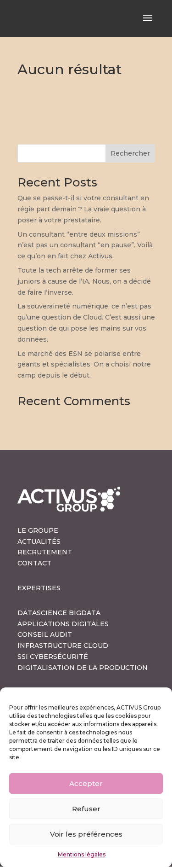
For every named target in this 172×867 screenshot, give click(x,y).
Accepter (86, 783)
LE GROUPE (37, 530)
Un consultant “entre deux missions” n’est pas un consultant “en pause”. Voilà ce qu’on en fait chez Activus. (85, 245)
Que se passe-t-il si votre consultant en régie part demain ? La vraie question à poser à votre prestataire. (83, 209)
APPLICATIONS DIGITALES (63, 624)
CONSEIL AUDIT (44, 634)
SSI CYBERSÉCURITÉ (52, 656)
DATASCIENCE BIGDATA (58, 613)
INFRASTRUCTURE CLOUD (62, 645)
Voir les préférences (86, 834)
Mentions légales (81, 854)
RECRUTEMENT (44, 552)
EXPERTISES (39, 588)
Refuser (86, 808)
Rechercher (130, 153)
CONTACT (34, 563)
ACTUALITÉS (39, 541)
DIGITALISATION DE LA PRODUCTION (82, 667)
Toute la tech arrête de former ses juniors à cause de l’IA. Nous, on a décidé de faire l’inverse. (84, 281)
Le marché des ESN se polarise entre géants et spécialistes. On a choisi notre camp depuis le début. (84, 364)
